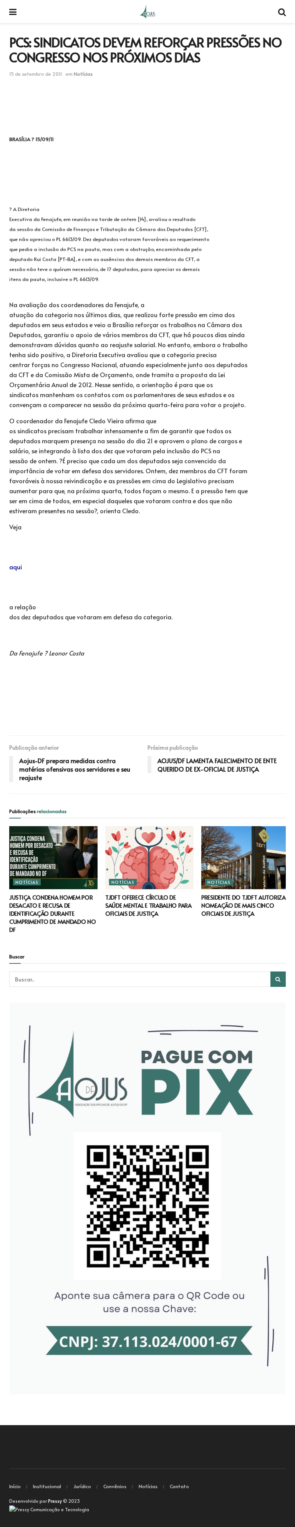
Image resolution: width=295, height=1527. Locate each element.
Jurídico (82, 1486)
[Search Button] (278, 979)
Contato (179, 1486)
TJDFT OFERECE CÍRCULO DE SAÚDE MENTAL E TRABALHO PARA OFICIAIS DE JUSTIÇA (148, 905)
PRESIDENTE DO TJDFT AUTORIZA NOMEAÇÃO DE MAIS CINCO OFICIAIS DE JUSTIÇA (243, 905)
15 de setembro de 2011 (35, 73)
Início (15, 1486)
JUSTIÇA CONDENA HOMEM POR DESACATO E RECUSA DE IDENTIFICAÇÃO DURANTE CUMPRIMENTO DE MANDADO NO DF (52, 913)
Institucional (47, 1486)
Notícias (83, 73)
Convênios (114, 1486)
